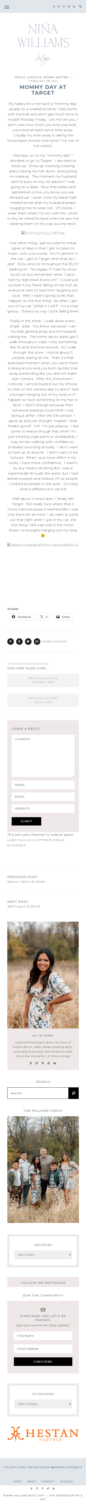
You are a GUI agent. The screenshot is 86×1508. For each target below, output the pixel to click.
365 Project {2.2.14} (43, 678)
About (31, 1481)
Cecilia (19, 77)
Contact (48, 1481)
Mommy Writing (56, 77)
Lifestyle (34, 77)
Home (17, 1481)
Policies (66, 1481)
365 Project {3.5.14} (43, 698)
